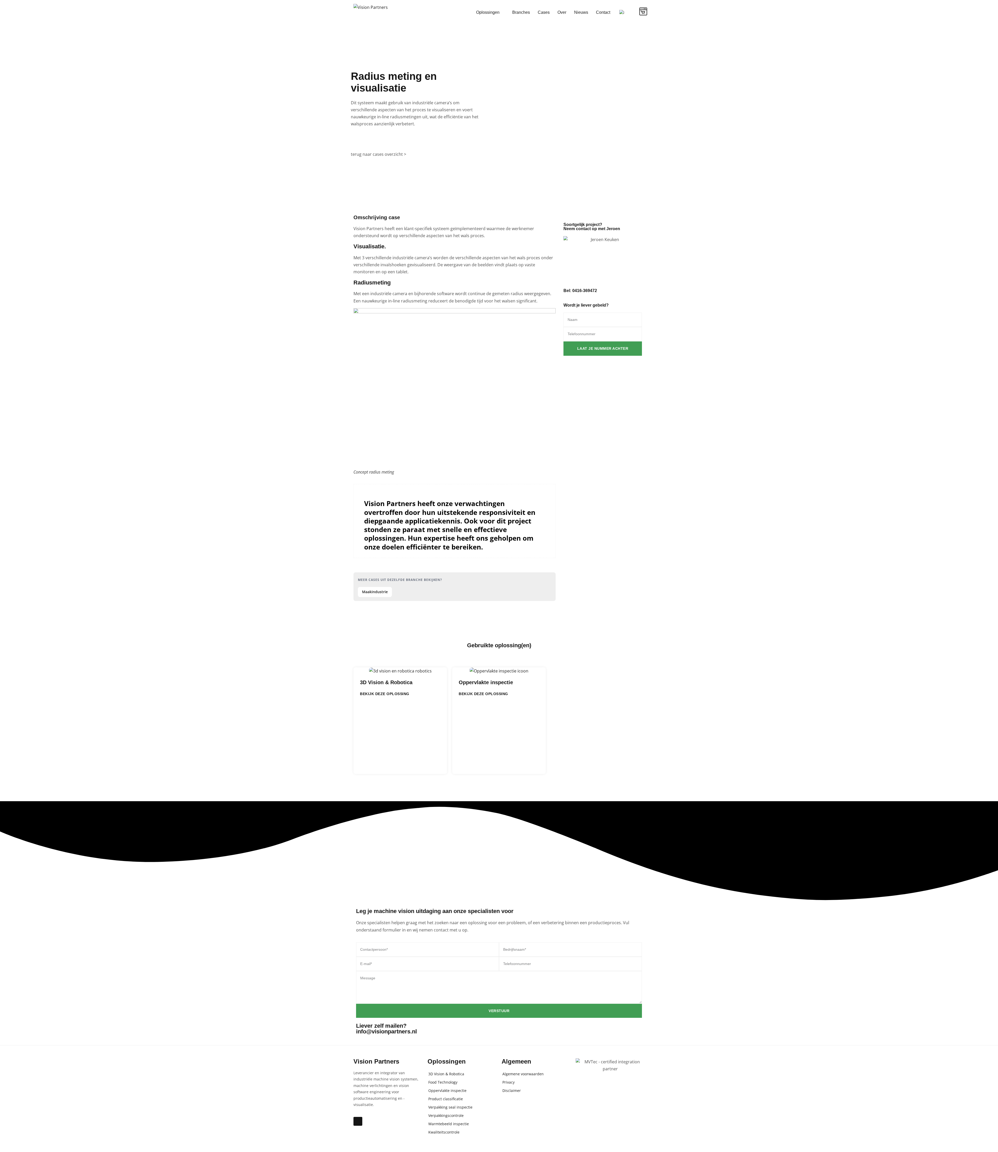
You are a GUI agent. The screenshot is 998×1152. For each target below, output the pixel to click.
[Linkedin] (357, 1121)
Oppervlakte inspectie (486, 682)
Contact (603, 12)
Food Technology (442, 1082)
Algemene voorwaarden (523, 1073)
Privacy (508, 1082)
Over (561, 12)
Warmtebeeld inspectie (448, 1123)
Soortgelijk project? (591, 226)
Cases (544, 12)
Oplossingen (488, 12)
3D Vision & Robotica (386, 682)
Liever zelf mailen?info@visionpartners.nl (386, 1028)
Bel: (580, 290)
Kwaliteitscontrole (443, 1132)
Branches (521, 12)
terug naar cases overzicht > (378, 154)
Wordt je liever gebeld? (586, 305)
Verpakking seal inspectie (450, 1107)
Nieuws (581, 12)
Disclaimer (511, 1090)
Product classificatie (445, 1098)
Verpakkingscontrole (446, 1115)
